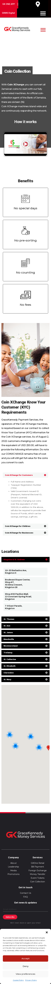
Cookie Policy (18, 980)
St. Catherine (10, 659)
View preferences (25, 974)
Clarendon (9, 673)
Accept (25, 958)
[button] (46, 932)
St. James (8, 632)
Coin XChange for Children (17, 526)
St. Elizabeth (9, 666)
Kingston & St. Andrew (14, 559)
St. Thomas (9, 619)
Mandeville (9, 639)
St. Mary (7, 679)
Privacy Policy (31, 980)
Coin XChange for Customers (19, 475)
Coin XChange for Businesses (19, 533)
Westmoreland (11, 646)
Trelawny (8, 652)
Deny (25, 966)
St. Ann (7, 626)
